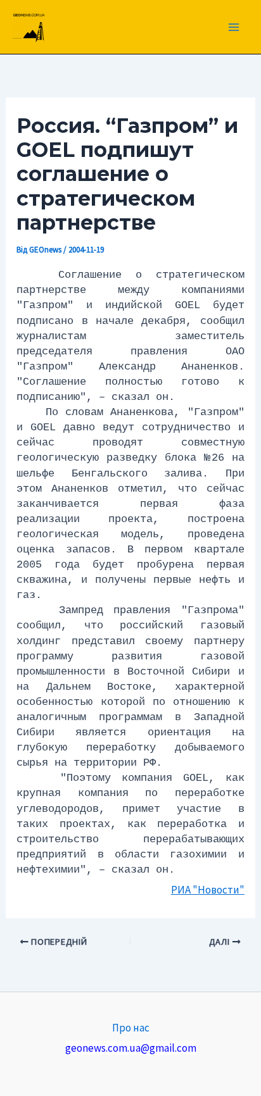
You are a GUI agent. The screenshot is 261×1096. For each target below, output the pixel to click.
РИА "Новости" (208, 890)
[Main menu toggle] (234, 27)
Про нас (131, 1028)
